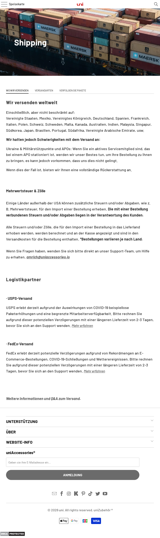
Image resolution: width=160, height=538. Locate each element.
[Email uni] (54, 493)
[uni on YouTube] (105, 493)
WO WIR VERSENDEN (17, 90)
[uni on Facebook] (62, 493)
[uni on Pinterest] (83, 493)
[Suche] (156, 4)
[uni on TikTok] (91, 493)
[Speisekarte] (3, 4)
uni (61, 510)
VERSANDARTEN (44, 90)
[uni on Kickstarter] (76, 493)
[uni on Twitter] (98, 493)
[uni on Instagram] (69, 493)
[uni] (80, 4)
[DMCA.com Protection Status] (12, 535)
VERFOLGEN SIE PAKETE (72, 90)
